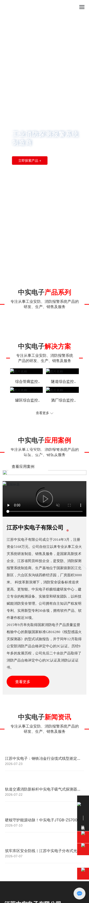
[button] (41, 265)
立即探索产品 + (29, 160)
